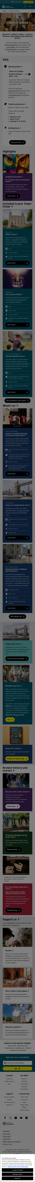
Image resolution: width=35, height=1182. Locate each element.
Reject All (17, 1178)
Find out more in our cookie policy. (18, 1166)
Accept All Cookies (17, 1170)
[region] (17, 1168)
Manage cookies (17, 1174)
